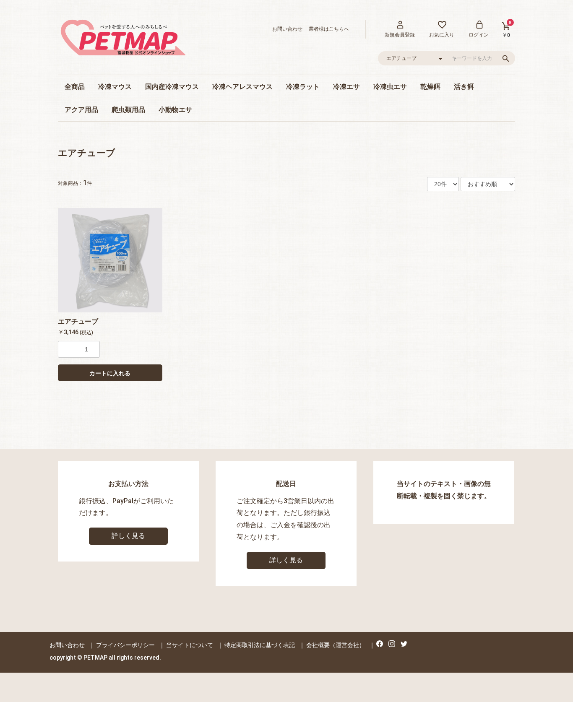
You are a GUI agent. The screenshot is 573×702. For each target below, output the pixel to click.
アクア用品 (81, 110)
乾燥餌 (430, 87)
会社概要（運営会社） (335, 645)
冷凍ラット (303, 87)
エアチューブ (86, 153)
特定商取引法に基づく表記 (259, 645)
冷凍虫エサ (390, 87)
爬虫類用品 (128, 110)
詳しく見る (128, 536)
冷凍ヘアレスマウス (242, 87)
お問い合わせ (287, 29)
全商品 (75, 87)
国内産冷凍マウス (172, 87)
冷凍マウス (115, 87)
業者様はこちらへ (326, 29)
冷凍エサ (346, 87)
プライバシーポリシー (125, 645)
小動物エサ (175, 110)
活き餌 (464, 87)
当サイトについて (189, 645)
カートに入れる (109, 373)
